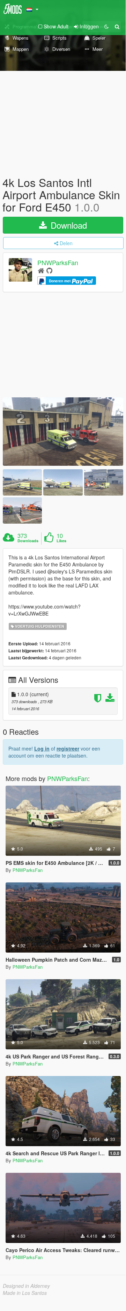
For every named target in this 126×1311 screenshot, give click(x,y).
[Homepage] (41, 270)
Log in (42, 748)
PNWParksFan (57, 262)
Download (67, 225)
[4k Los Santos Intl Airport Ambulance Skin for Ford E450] (63, 431)
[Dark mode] (106, 26)
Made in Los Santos (25, 1292)
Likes (61, 541)
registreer (68, 748)
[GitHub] (49, 270)
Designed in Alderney (26, 1285)
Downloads (27, 541)
